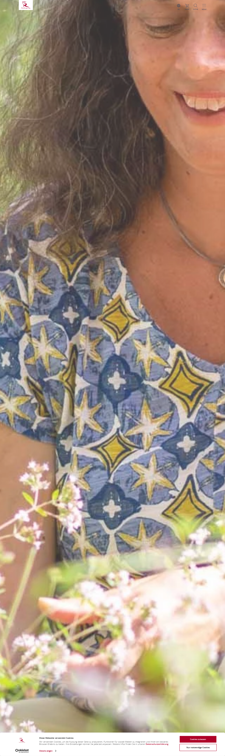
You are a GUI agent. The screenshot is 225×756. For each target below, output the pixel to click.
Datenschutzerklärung (157, 744)
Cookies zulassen (198, 739)
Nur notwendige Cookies (198, 747)
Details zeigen (46, 750)
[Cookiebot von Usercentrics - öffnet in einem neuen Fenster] (22, 751)
